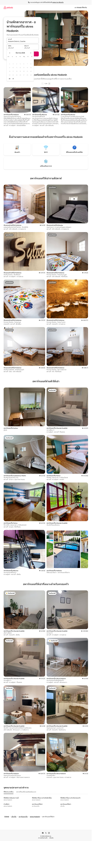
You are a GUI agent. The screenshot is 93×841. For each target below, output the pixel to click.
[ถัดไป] (49, 83)
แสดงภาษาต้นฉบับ (58, 2)
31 (13, 79)
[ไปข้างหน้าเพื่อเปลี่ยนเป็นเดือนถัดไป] (30, 52)
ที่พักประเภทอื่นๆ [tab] (8, 792)
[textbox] (14, 48)
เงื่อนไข (51, 838)
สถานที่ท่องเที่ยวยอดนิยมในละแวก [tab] (26, 792)
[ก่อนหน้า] (42, 83)
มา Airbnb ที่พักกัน (81, 8)
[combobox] (22, 41)
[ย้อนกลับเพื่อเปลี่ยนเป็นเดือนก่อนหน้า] (9, 52)
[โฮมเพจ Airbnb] (8, 7)
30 (9, 79)
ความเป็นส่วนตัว (43, 838)
